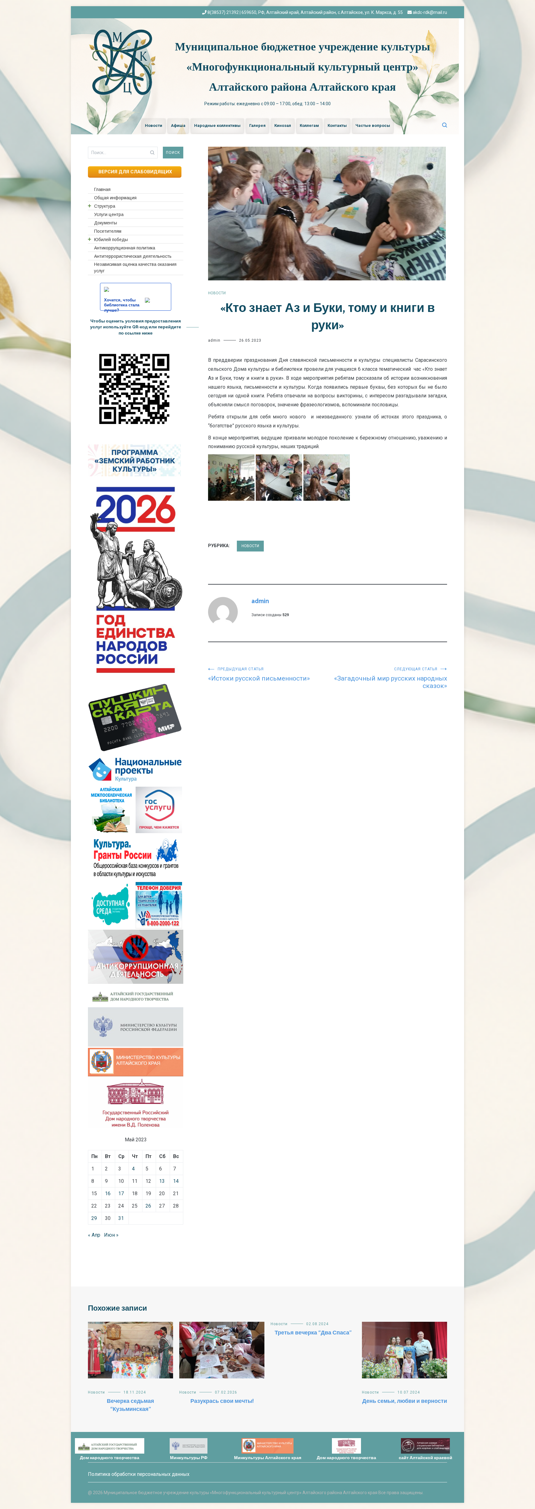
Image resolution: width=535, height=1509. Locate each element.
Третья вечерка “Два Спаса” (313, 1333)
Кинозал (282, 125)
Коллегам (309, 125)
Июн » (111, 1235)
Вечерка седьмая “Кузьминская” (130, 1405)
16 (108, 1193)
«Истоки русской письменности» (259, 674)
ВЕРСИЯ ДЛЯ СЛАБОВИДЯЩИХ (134, 172)
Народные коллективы (217, 125)
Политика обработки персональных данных (138, 1474)
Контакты (337, 125)
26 (148, 1206)
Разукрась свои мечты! (222, 1401)
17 (121, 1193)
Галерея (257, 125)
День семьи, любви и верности (404, 1401)
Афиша (178, 125)
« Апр (94, 1235)
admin (214, 340)
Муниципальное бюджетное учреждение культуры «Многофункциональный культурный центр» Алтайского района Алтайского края (302, 67)
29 (94, 1218)
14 (176, 1181)
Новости (153, 125)
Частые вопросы (372, 125)
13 (162, 1181)
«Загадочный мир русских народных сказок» (390, 678)
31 (121, 1218)
